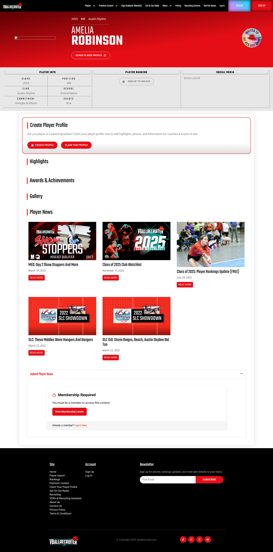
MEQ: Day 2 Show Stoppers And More (53, 264)
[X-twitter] (199, 539)
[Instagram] (191, 539)
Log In (222, 6)
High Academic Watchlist (131, 6)
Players (88, 6)
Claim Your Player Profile (63, 486)
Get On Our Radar (152, 6)
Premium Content (106, 6)
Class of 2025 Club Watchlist (122, 264)
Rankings (55, 479)
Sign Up (89, 471)
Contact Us (56, 505)
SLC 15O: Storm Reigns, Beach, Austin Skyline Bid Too (136, 342)
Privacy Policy (57, 509)
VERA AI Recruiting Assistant (66, 498)
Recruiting (55, 494)
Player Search (57, 475)
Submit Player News (41, 374)
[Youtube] (207, 539)
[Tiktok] (183, 539)
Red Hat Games (210, 6)
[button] (136, 374)
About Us (55, 502)
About (165, 6)
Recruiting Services (192, 6)
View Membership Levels (69, 411)
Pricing (178, 6)
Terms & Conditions (60, 513)
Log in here (80, 425)
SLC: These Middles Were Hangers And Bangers (60, 339)
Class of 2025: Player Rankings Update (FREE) (208, 271)
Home (53, 471)
